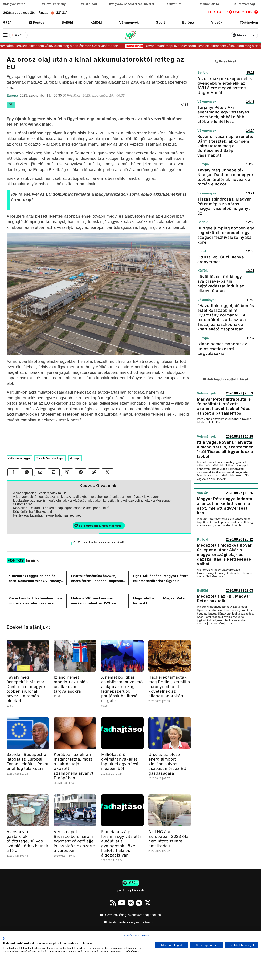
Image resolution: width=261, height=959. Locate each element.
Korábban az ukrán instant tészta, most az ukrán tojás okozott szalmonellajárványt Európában (73, 766)
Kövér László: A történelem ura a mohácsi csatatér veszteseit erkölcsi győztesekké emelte (35, 601)
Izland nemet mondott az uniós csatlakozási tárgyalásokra (71, 684)
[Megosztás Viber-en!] (67, 472)
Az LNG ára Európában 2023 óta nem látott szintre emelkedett (168, 838)
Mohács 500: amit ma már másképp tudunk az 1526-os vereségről (94, 601)
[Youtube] (121, 903)
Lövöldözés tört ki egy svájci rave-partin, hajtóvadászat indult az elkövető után (220, 283)
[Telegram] (139, 903)
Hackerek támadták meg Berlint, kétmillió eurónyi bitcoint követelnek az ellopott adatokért (169, 686)
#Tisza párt (89, 4)
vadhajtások (130, 890)
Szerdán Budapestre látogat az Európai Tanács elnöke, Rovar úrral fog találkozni (28, 761)
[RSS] (113, 903)
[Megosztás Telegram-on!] (80, 472)
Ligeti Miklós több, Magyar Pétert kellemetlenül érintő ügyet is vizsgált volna (160, 578)
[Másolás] (94, 472)
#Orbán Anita (209, 4)
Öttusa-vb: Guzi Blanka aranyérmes (220, 259)
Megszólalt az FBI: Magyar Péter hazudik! (159, 600)
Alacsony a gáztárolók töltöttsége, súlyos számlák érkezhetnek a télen (27, 841)
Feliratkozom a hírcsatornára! (100, 525)
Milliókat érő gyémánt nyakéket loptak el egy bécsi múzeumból (119, 761)
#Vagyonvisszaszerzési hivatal (131, 4)
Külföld (96, 22)
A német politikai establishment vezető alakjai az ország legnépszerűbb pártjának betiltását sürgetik (122, 689)
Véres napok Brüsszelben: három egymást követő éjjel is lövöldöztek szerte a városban (74, 841)
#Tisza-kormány (54, 4)
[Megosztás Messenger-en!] (27, 472)
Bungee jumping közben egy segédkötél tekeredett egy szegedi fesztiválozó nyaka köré (225, 235)
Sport (160, 22)
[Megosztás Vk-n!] (54, 472)
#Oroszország (244, 4)
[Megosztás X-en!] (107, 472)
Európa (188, 22)
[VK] (131, 903)
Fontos (38, 22)
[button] (5, 35)
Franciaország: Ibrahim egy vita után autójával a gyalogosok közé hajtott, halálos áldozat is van (121, 843)
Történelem (249, 22)
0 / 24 (7, 22)
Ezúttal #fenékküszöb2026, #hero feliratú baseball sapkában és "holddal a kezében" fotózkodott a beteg (98, 578)
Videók (216, 22)
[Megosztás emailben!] (40, 472)
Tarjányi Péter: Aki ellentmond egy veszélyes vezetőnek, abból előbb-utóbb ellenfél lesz (223, 114)
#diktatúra (174, 4)
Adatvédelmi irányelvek (136, 935)
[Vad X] (147, 903)
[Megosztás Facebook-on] (13, 472)
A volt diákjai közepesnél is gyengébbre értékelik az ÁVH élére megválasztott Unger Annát (224, 85)
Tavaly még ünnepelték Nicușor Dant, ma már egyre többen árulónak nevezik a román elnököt (26, 689)
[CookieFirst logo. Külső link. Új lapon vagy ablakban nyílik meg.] (4, 938)
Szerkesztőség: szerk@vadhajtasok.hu (132, 915)
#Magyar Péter (14, 4)
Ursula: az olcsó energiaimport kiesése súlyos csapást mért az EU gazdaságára (167, 764)
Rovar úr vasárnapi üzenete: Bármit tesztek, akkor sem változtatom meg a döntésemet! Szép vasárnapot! (225, 146)
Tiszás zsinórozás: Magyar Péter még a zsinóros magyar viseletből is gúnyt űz (224, 206)
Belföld (67, 22)
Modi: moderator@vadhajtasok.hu (132, 922)
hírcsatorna (245, 35)
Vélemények (129, 22)
